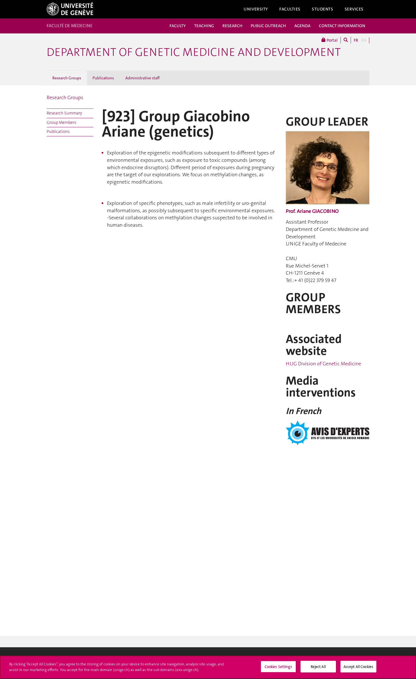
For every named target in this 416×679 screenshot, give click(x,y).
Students (322, 9)
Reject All (318, 666)
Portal (332, 40)
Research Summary (64, 113)
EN (363, 40)
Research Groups (66, 77)
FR (356, 40)
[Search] (346, 40)
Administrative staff (142, 77)
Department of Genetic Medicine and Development (194, 52)
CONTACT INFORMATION (342, 26)
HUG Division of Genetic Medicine (323, 363)
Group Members (61, 122)
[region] (208, 667)
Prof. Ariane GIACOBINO (312, 211)
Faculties (290, 9)
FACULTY (178, 26)
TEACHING (204, 26)
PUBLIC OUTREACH (268, 26)
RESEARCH (232, 26)
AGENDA (302, 26)
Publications (103, 77)
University (256, 9)
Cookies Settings (278, 666)
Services (354, 9)
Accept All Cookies (358, 666)
